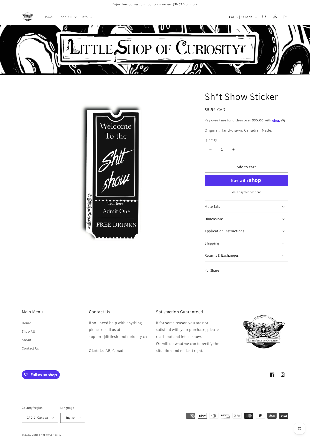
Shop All (28, 331)
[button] (67, 17)
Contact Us (30, 348)
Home (26, 323)
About (26, 340)
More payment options (246, 192)
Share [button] (214, 270)
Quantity (211, 140)
